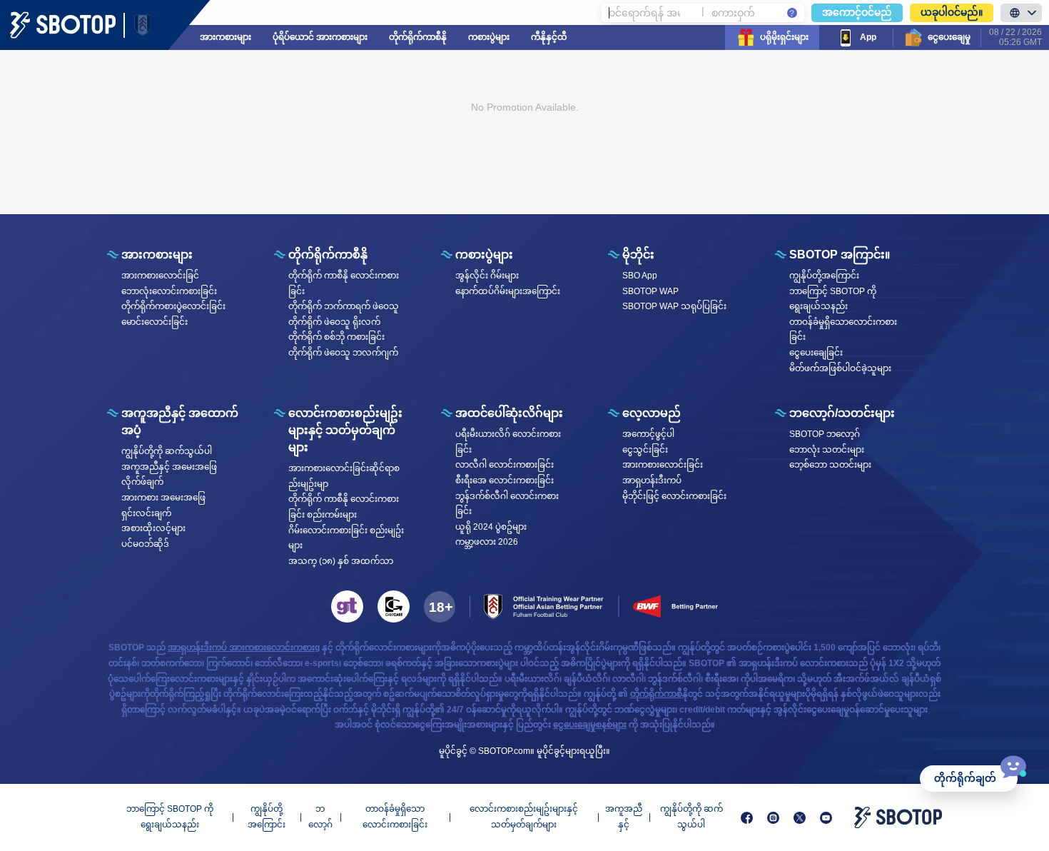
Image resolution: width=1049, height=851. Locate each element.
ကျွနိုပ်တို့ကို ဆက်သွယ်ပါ (166, 451)
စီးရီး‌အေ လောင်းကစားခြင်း (504, 480)
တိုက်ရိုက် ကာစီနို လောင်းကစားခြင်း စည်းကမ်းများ (343, 507)
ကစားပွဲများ (489, 37)
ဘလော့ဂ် (320, 817)
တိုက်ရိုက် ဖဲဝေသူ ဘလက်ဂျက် (343, 353)
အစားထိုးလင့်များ (153, 528)
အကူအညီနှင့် (623, 817)
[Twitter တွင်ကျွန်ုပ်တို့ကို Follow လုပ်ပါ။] (800, 818)
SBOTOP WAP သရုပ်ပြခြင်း (674, 306)
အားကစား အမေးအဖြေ (163, 498)
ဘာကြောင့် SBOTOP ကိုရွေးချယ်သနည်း (832, 299)
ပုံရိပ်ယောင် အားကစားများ (320, 37)
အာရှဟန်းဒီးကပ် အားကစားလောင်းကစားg (244, 648)
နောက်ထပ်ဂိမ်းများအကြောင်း (507, 291)
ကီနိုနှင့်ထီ (549, 37)
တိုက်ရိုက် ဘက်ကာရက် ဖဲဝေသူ (343, 306)
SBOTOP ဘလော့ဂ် (824, 434)
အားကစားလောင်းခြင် (160, 276)
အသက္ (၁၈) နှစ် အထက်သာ (340, 561)
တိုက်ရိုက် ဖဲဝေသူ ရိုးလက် (334, 322)
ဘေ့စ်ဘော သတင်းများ (830, 465)
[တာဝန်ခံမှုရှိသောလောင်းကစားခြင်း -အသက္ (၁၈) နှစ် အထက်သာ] (439, 607)
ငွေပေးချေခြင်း (816, 353)
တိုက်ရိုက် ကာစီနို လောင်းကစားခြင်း (343, 283)
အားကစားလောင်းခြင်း (662, 465)
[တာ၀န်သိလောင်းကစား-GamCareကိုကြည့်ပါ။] (393, 606)
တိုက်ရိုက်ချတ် (965, 778)
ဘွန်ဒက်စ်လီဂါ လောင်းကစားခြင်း (507, 504)
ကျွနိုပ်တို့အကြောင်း (824, 276)
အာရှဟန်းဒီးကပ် (651, 480)
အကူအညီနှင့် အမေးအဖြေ (169, 467)
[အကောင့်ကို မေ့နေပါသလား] (792, 13)
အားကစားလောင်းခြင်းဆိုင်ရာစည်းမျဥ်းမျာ (344, 476)
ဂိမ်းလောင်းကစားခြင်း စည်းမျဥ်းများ (346, 538)
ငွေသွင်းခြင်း (645, 450)
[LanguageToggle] (1021, 13)
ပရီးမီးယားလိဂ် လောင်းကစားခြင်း (508, 442)
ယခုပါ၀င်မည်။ (952, 12)
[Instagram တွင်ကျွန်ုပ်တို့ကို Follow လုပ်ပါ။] (773, 818)
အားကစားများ (225, 37)
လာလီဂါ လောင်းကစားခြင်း (504, 465)
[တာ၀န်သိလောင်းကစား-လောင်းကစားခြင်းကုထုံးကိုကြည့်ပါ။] (347, 606)
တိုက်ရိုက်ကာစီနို (418, 37)
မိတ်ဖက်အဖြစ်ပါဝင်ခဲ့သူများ (840, 368)
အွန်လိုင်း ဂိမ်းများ (487, 276)
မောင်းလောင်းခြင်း (154, 322)
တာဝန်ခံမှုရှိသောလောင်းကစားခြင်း (843, 330)
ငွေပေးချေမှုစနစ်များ (590, 725)
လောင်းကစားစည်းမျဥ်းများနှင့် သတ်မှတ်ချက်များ (524, 817)
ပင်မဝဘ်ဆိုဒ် (145, 544)
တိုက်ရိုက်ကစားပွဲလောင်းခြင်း (173, 306)
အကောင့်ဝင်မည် (857, 12)
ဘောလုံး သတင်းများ (826, 450)
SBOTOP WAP (650, 291)
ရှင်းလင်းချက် (146, 513)
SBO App (639, 276)
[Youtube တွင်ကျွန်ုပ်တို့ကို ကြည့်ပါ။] (826, 818)
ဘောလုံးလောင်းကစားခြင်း (169, 291)
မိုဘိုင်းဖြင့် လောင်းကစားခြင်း (674, 496)
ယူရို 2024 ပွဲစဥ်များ (491, 527)
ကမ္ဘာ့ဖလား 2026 (486, 542)
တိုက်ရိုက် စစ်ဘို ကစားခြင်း (336, 337)
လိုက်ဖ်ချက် (142, 482)
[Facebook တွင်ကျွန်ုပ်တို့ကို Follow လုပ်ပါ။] (747, 818)
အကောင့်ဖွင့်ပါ (648, 434)
